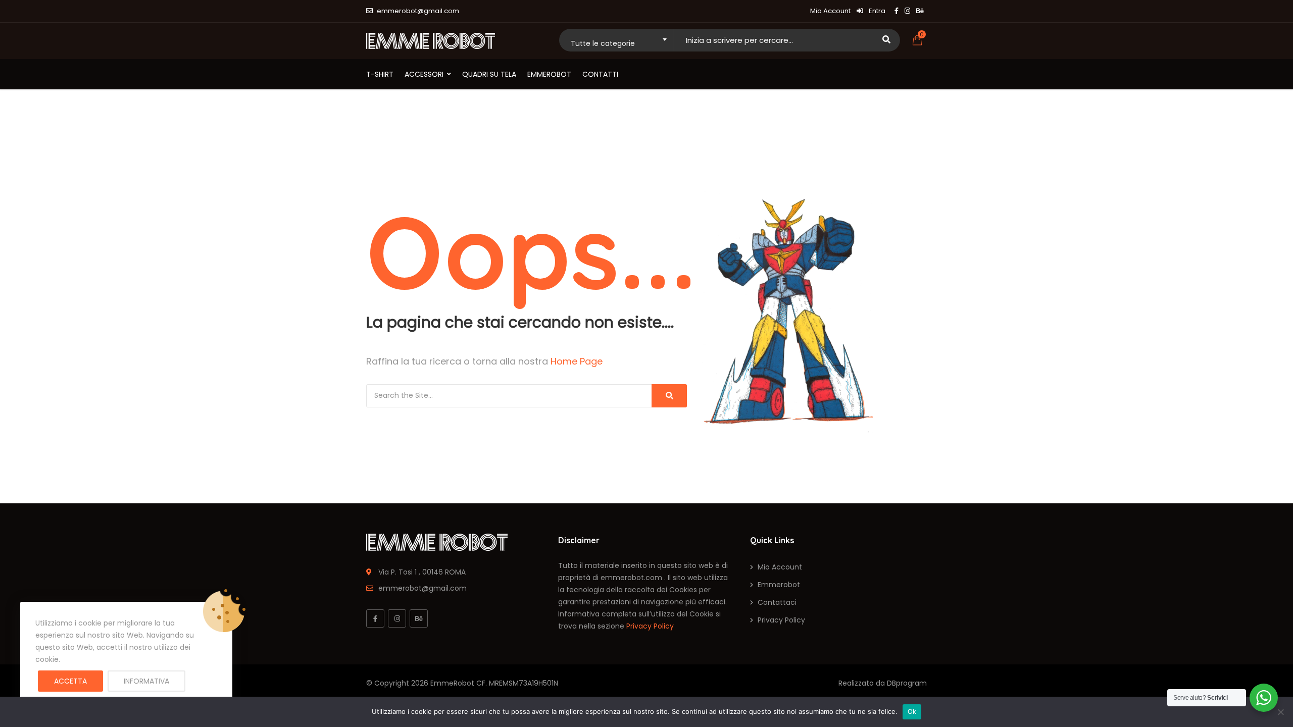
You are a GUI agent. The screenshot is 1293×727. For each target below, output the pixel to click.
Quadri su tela (489, 74)
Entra (876, 11)
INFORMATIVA (146, 681)
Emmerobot (549, 74)
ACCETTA (70, 681)
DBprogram (907, 683)
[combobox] (616, 40)
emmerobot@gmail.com (418, 11)
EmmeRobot (452, 683)
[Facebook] (375, 618)
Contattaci (777, 602)
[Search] (669, 395)
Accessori (424, 74)
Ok (912, 711)
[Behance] (419, 618)
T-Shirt (379, 74)
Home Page (577, 361)
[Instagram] (397, 618)
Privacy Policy (650, 626)
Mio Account (830, 11)
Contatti (600, 74)
